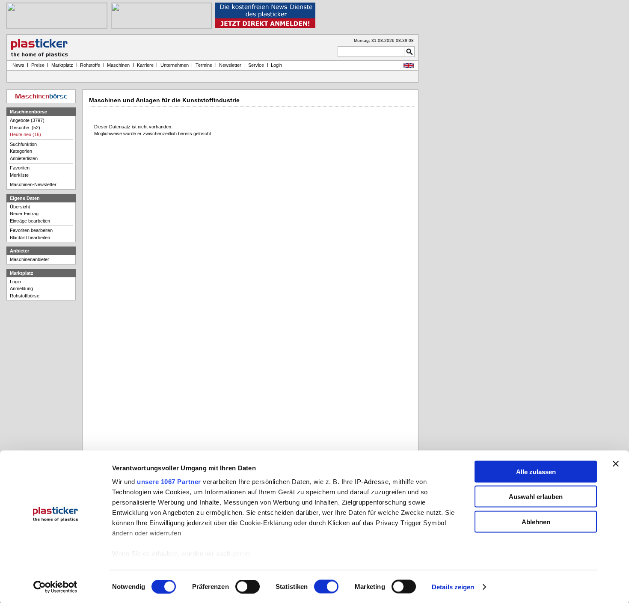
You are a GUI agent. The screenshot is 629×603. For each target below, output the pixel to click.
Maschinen (118, 65)
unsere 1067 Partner (169, 481)
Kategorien (21, 151)
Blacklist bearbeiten (30, 237)
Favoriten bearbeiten (31, 230)
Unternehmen (174, 65)
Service (256, 65)
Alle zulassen (536, 471)
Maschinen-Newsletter (33, 184)
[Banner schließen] (616, 463)
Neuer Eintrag (24, 213)
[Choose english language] (409, 66)
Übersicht (20, 206)
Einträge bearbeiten (30, 220)
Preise (38, 65)
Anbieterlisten (24, 158)
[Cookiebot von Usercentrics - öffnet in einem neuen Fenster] (55, 587)
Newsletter (230, 65)
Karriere (145, 65)
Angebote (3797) (27, 120)
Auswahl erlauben (536, 496)
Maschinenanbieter (29, 259)
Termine (204, 65)
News (17, 65)
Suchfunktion (23, 144)
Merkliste (19, 175)
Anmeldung (21, 288)
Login (15, 281)
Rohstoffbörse (24, 295)
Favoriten (20, 167)
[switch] (247, 587)
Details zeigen (453, 587)
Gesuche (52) (25, 127)
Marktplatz (62, 65)
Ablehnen (536, 521)
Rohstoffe (90, 65)
